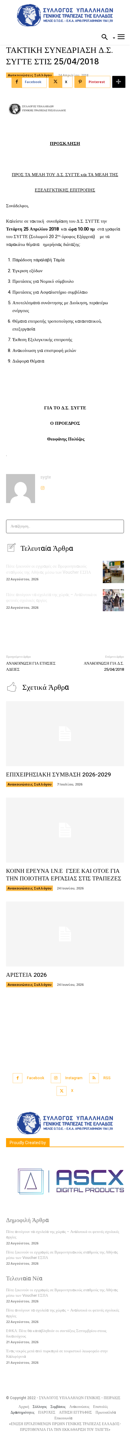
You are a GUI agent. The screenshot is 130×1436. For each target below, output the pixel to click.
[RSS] (94, 1078)
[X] (62, 1091)
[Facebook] (18, 1078)
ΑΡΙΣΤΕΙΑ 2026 (26, 975)
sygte (46, 477)
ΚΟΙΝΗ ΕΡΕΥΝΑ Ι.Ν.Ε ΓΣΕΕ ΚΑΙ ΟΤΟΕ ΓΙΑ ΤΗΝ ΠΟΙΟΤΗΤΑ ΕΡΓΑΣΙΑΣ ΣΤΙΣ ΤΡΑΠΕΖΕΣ (63, 875)
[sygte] (20, 488)
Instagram (74, 1078)
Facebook (35, 1078)
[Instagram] (43, 486)
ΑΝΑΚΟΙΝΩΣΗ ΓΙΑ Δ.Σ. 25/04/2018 (104, 666)
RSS (107, 1078)
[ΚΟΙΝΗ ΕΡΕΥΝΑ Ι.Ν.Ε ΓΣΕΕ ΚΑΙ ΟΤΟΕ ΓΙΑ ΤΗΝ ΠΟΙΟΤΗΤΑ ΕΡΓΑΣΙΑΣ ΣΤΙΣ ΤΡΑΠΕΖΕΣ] (65, 830)
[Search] (117, 526)
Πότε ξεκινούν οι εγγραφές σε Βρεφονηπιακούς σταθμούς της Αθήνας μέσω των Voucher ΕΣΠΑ (48, 569)
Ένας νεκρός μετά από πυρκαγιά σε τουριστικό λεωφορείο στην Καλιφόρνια (57, 1353)
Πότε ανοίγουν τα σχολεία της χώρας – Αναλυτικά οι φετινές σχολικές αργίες (51, 598)
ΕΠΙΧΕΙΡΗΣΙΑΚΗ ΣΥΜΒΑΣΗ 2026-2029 (58, 774)
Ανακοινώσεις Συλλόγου (30, 75)
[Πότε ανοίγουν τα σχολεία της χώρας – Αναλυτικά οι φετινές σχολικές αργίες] (113, 600)
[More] (118, 82)
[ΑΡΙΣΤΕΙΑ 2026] (65, 934)
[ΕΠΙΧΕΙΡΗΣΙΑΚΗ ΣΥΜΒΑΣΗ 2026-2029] (65, 733)
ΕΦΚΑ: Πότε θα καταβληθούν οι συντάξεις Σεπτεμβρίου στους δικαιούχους (56, 1333)
